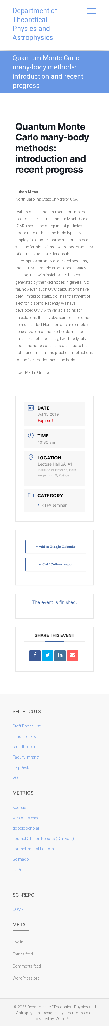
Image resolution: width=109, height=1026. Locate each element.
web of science (26, 818)
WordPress (66, 1018)
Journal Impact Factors (33, 849)
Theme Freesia (78, 1013)
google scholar (26, 828)
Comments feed (27, 966)
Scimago (21, 859)
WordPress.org (26, 978)
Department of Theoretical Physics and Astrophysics (35, 24)
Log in (18, 942)
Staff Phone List (27, 726)
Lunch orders (24, 736)
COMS (18, 909)
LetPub (19, 869)
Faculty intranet (26, 757)
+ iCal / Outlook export (56, 564)
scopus (19, 807)
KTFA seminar (54, 505)
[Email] (72, 655)
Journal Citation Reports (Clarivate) (43, 838)
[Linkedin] (60, 655)
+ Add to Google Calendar (56, 546)
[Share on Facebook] (35, 655)
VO (15, 778)
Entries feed (23, 954)
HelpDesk (21, 767)
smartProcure (25, 747)
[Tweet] (47, 655)
